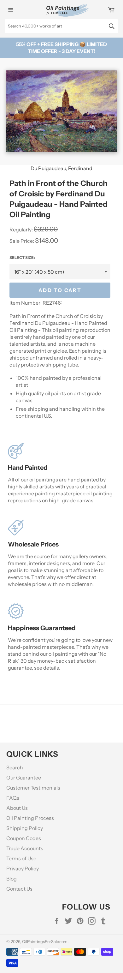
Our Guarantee (23, 777)
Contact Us (19, 889)
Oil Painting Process (30, 818)
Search (14, 767)
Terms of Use (21, 858)
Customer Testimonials (33, 788)
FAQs (12, 798)
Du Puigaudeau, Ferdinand (61, 168)
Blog (11, 878)
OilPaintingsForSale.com (44, 941)
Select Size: (22, 257)
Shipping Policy (24, 828)
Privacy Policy (22, 868)
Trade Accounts (24, 848)
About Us (17, 808)
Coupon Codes (23, 838)
